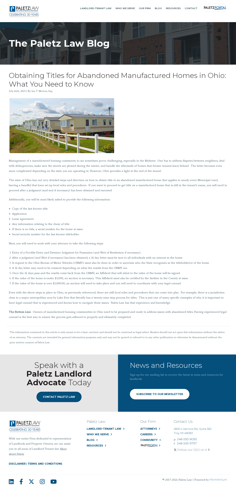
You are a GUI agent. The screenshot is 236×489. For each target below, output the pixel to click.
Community (149, 440)
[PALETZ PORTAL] (150, 446)
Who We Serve (125, 8)
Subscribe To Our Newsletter (159, 394)
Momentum (218, 479)
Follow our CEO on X (192, 450)
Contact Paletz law (59, 396)
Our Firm (145, 8)
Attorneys (148, 428)
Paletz (215, 8)
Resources (173, 8)
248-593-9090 (187, 439)
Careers (146, 434)
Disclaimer (17, 463)
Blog (158, 8)
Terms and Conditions (45, 463)
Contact (191, 8)
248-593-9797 (187, 443)
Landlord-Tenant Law (95, 8)
